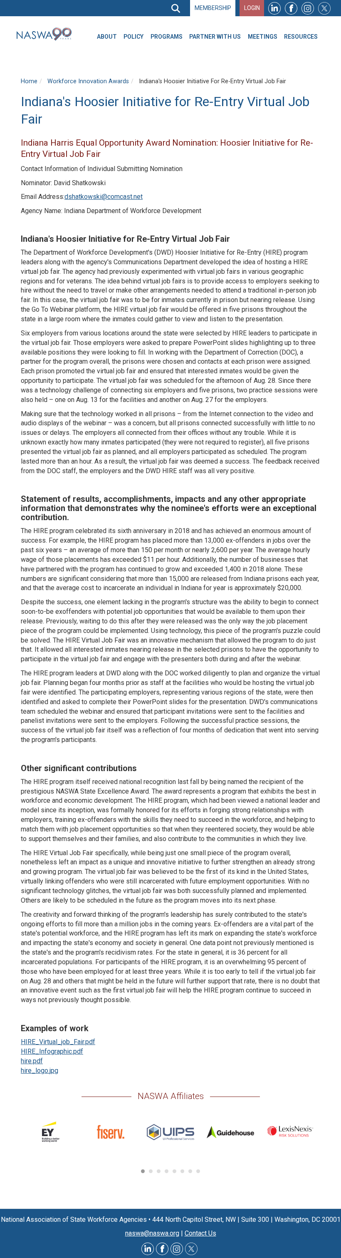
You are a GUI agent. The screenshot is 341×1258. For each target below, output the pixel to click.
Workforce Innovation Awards (88, 81)
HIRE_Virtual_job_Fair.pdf (58, 1042)
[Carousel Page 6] (182, 1171)
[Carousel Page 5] (174, 1171)
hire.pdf (32, 1061)
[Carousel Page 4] (166, 1171)
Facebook (291, 8)
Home (29, 81)
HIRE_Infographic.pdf (52, 1051)
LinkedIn (274, 8)
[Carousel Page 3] (159, 1171)
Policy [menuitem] (133, 36)
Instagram (307, 8)
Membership (213, 8)
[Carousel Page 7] (190, 1171)
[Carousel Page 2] (151, 1171)
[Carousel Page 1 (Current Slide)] (143, 1171)
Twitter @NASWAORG (191, 1249)
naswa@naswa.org (152, 1233)
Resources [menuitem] (301, 36)
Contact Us (200, 1233)
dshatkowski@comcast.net (103, 197)
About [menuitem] (107, 36)
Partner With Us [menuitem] (215, 36)
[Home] (47, 34)
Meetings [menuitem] (262, 36)
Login (252, 8)
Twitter (324, 8)
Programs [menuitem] (167, 36)
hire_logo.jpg (39, 1070)
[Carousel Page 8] (198, 1171)
